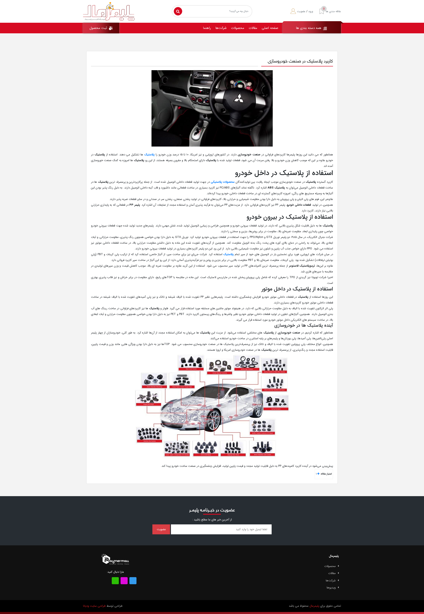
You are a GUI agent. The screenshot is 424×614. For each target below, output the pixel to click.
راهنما (207, 28)
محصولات (237, 28)
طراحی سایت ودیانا (94, 606)
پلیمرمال (314, 606)
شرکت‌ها (221, 28)
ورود (310, 11)
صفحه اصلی (270, 28)
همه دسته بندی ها (309, 28)
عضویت (301, 11)
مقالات (253, 28)
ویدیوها (331, 587)
